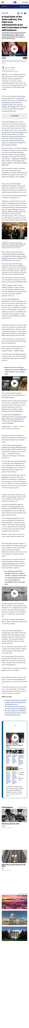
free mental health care (17, 419)
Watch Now (24, 2)
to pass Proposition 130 (17, 506)
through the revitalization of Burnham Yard (13, 136)
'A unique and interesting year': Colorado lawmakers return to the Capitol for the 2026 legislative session (16, 702)
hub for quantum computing (9, 145)
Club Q (8, 161)
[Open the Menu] (2, 2)
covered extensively (12, 497)
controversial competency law (10, 563)
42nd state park (18, 138)
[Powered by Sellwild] (25, 893)
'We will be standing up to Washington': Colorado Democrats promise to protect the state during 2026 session (15, 713)
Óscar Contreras (11, 67)
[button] (9, 757)
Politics (5, 13)
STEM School (16, 158)
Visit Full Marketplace (22, 807)
